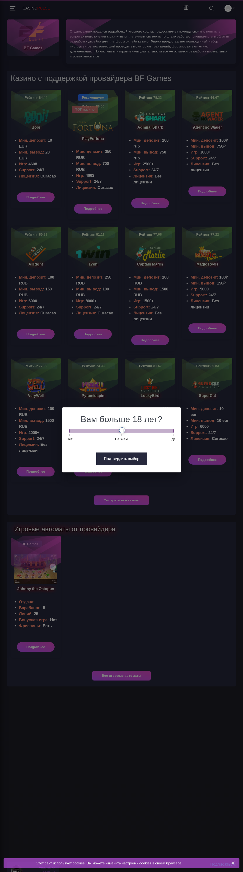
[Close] (233, 863)
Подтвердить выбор (121, 459)
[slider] (122, 430)
